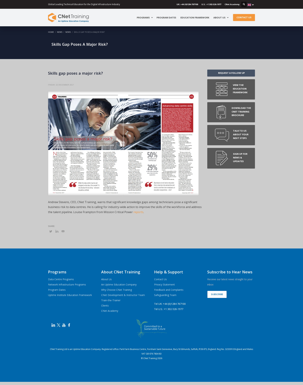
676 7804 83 (155, 353)
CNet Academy (232, 4)
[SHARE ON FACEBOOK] (56, 231)
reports (138, 212)
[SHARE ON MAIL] (63, 231)
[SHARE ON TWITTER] (50, 231)
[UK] (251, 5)
